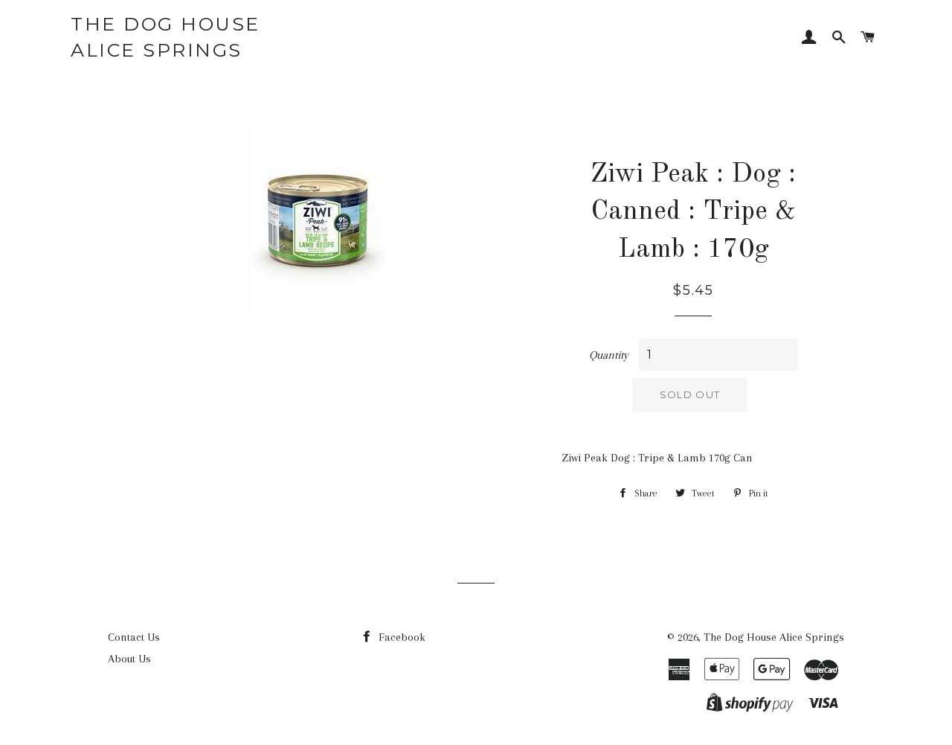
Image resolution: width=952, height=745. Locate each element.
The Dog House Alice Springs (165, 37)
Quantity (608, 355)
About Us (129, 658)
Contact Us (134, 637)
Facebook (400, 637)
